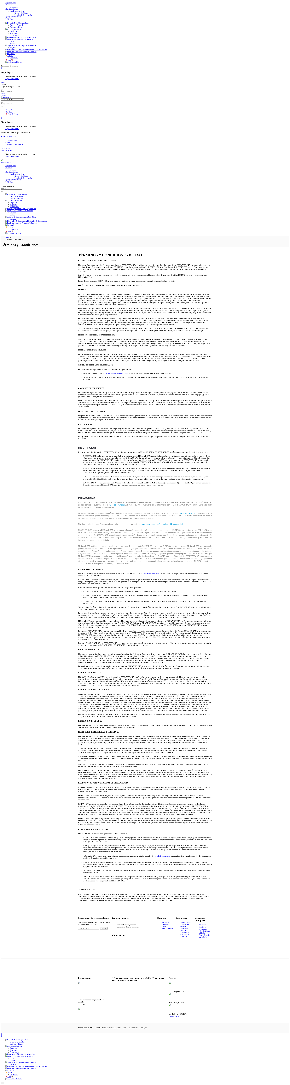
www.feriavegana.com (151, 574)
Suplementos (14, 35)
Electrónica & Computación (37, 50)
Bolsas (12, 43)
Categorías (165, 924)
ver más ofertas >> (175, 1016)
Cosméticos (14, 58)
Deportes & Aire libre (17, 25)
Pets (9, 60)
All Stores (18, 62)
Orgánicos (13, 31)
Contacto (202, 925)
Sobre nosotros (185, 922)
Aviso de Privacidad (117, 505)
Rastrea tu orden (11, 140)
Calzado (13, 41)
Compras (8, 5)
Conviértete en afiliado (204, 932)
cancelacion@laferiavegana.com (116, 373)
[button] (1, 68)
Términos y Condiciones (14, 144)
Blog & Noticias (167, 928)
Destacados (14, 7)
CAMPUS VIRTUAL (13, 17)
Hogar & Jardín (23, 23)
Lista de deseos (13, 114)
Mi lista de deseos (8, 136)
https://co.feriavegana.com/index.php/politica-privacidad (160, 524)
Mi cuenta (9, 110)
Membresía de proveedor (23, 15)
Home (7, 237)
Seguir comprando (12, 79)
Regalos (13, 48)
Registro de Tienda (21, 13)
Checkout (8, 112)
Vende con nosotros (17, 11)
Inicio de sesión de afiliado (204, 936)
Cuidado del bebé (16, 27)
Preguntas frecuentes (203, 928)
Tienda (164, 926)
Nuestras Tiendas (11, 9)
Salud (13, 54)
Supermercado (10, 3)
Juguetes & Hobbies (29, 45)
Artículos (183, 937)
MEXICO (9, 19)
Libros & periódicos (29, 37)
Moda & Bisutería (26, 39)
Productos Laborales (29, 52)
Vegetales (13, 33)
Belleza (10, 56)
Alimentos (18, 29)
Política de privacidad (184, 929)
